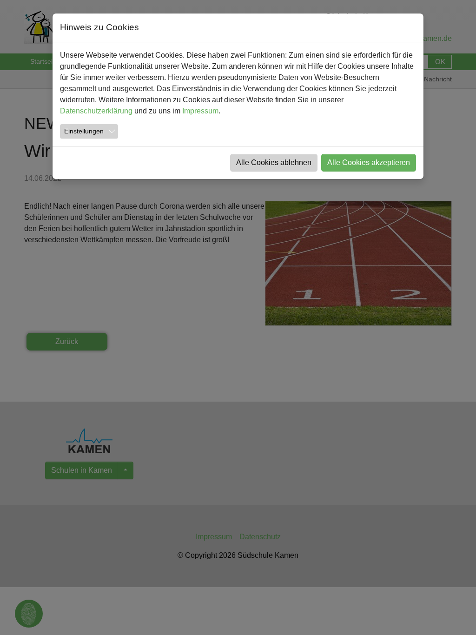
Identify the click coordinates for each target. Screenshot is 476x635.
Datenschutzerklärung (96, 111)
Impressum (200, 111)
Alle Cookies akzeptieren (368, 162)
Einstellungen (84, 131)
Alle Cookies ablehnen (273, 162)
